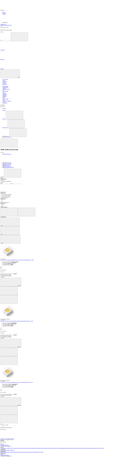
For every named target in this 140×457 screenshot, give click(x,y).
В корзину (19, 285)
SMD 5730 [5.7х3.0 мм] (7, 166)
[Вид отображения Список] (26, 212)
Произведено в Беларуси (7, 181)
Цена (2, 225)
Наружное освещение (5, 96)
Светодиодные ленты (4, 448)
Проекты (12, 450)
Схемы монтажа (32, 452)
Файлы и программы (39, 452)
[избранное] (9, 299)
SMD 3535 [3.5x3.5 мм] (7, 164)
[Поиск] (19, 36)
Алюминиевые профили (5, 88)
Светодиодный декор (80, 448)
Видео (5, 452)
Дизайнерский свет (52, 448)
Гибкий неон (4, 97)
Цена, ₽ (1, 182)
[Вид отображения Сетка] (9, 212)
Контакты (10, 25)
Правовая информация (4, 445)
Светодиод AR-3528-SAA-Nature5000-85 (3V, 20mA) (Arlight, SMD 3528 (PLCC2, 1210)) (16, 321)
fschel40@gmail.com (10, 438)
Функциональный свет (44, 448)
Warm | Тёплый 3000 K (6, 196)
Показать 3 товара (4, 207)
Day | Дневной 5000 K (6, 195)
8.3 (2, 201)
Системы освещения (5, 94)
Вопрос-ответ (21, 452)
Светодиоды (5, 102)
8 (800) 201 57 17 (3, 438)
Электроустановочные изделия (90, 448)
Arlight (8, 446)
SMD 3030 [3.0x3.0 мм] (7, 163)
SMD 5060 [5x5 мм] (6, 165)
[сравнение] (9, 290)
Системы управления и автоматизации (23, 448)
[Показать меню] (14, 115)
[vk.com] (8, 437)
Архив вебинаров (13, 452)
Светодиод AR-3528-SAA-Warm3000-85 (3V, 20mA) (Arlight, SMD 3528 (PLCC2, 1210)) (16, 382)
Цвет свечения (3, 192)
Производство (5, 450)
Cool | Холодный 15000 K (7, 194)
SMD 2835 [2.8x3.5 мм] (7, 154)
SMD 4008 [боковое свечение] (8, 167)
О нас (4, 12)
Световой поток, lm (4, 197)
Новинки (4, 108)
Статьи (17, 452)
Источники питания (5, 82)
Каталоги (2, 452)
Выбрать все (3, 193)
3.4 (2, 206)
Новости (9, 450)
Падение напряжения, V (5, 202)
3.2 (2, 204)
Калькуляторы (26, 452)
